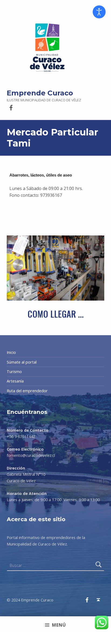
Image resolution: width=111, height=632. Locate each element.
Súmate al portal (22, 362)
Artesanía (15, 381)
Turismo (14, 371)
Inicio (11, 352)
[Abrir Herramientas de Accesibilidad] (99, 11)
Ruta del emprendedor (27, 390)
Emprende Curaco (40, 93)
